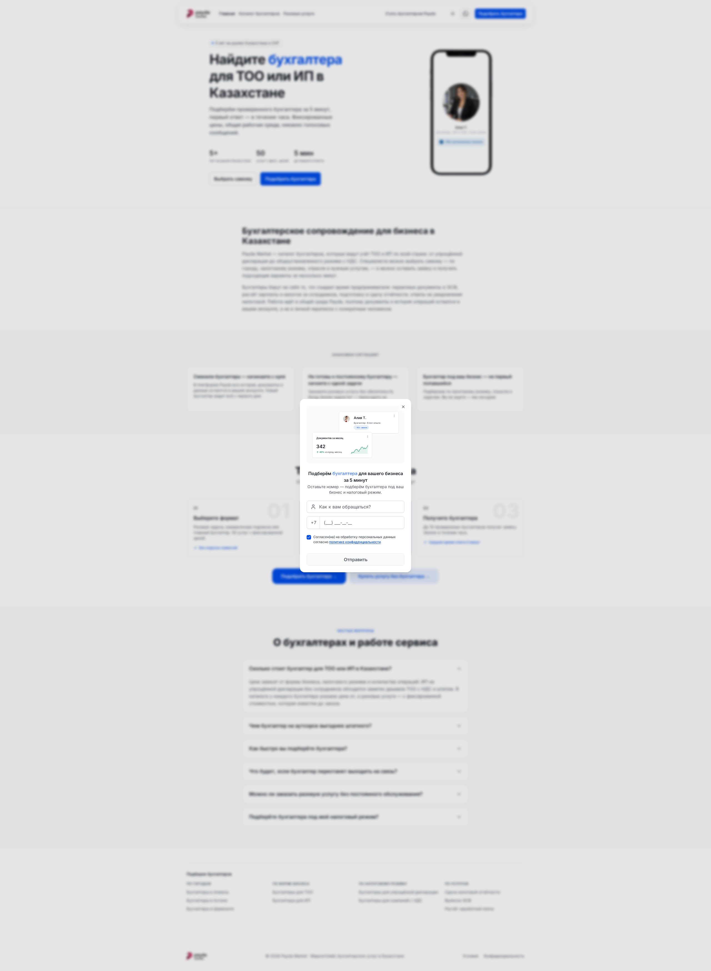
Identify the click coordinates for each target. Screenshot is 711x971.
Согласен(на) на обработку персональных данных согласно (354, 539)
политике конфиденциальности (355, 542)
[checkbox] (309, 537)
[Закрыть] (403, 406)
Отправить (355, 559)
